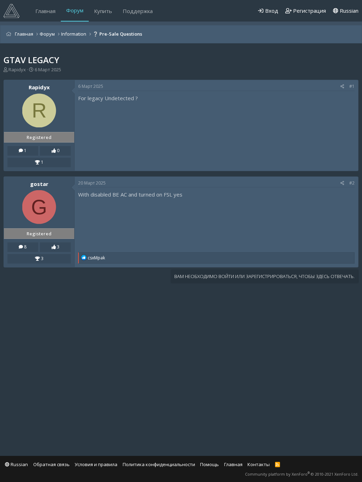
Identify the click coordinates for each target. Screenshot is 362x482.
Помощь (209, 464)
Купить (103, 10)
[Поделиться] (342, 87)
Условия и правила (96, 464)
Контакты (258, 464)
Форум (74, 10)
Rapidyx (17, 69)
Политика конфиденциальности (159, 464)
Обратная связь (51, 464)
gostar (39, 183)
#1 (352, 86)
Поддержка (138, 10)
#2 (352, 183)
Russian (348, 10)
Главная (45, 10)
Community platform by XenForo (301, 474)
